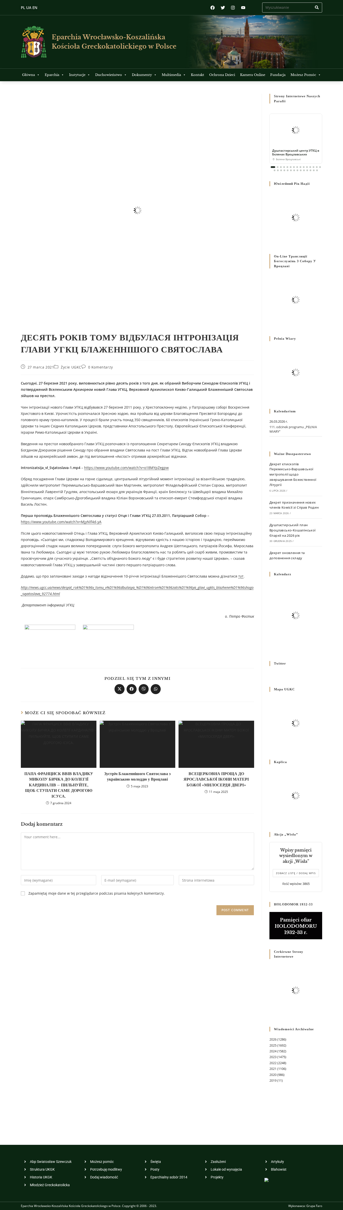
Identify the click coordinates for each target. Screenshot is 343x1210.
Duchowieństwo (108, 75)
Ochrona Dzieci (222, 75)
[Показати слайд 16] (274, 170)
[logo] (34, 42)
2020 (272, 1074)
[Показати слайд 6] (291, 167)
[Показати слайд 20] (288, 170)
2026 (272, 1039)
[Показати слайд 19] (284, 170)
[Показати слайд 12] (310, 167)
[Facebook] (212, 8)
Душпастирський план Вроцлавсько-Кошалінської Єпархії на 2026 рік (292, 530)
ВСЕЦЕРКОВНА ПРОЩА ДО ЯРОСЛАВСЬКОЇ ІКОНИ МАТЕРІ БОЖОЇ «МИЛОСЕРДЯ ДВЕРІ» (216, 779)
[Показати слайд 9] (300, 167)
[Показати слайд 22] (294, 170)
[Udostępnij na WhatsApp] (156, 689)
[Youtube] (243, 8)
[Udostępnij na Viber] (144, 689)
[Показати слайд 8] (297, 167)
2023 (272, 1057)
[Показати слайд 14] (317, 167)
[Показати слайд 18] (281, 170)
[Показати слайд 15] (320, 167)
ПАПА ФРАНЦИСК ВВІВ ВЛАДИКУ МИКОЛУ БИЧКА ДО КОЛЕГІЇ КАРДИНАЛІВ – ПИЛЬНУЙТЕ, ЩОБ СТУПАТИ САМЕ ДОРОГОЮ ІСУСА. (58, 785)
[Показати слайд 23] (297, 170)
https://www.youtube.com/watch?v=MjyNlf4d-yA (61, 521)
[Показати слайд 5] (287, 167)
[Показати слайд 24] (301, 170)
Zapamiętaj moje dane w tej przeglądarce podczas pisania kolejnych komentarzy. (96, 893)
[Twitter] (223, 8)
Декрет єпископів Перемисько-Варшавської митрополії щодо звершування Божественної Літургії (292, 474)
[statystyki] (266, 1179)
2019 (272, 1080)
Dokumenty (142, 75)
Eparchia (52, 75)
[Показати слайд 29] (317, 170)
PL (23, 7)
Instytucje (77, 75)
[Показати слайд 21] (291, 170)
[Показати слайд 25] (304, 170)
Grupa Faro (314, 1206)
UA (28, 7)
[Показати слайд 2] (277, 167)
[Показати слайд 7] (294, 167)
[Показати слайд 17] (278, 170)
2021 (272, 1068)
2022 (272, 1063)
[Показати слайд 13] (313, 167)
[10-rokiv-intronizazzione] (108, 639)
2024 (272, 1051)
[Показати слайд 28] (314, 170)
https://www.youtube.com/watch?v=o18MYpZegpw (126, 467)
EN (34, 7)
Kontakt (197, 75)
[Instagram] (233, 8)
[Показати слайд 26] (307, 170)
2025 (272, 1045)
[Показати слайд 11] (307, 167)
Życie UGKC (71, 367)
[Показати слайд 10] (304, 167)
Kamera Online (252, 75)
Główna (28, 75)
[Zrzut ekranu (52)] (50, 639)
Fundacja (277, 75)
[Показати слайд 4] (284, 167)
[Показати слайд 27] (310, 170)
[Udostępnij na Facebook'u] (132, 689)
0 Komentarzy (100, 367)
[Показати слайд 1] (273, 167)
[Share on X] (120, 689)
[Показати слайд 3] (281, 167)
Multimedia (171, 75)
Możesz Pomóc (303, 75)
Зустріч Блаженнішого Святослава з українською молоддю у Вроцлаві (137, 776)
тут (241, 576)
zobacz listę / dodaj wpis (296, 873)
